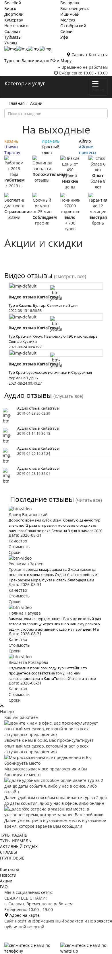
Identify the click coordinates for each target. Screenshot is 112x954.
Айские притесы (87, 149)
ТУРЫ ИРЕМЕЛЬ (15, 840)
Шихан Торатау (12, 149)
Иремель (50, 141)
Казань (11, 141)
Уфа (64, 37)
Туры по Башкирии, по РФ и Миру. (38, 60)
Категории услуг (25, 83)
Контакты (98, 54)
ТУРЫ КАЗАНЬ (13, 835)
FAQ (4, 886)
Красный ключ (50, 149)
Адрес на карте (24, 915)
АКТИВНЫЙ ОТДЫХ (19, 846)
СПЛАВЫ (8, 852)
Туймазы (13, 37)
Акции (36, 103)
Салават (12, 31)
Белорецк (69, 2)
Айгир (85, 141)
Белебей (12, 2)
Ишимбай (70, 14)
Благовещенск (74, 8)
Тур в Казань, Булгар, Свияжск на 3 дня (43, 305)
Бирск (10, 8)
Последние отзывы (42, 499)
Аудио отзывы (28, 395)
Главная (17, 103)
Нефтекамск (16, 25)
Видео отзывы (28, 275)
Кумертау (13, 20)
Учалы (10, 43)
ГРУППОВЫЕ (12, 858)
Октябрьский (73, 25)
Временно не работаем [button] (84, 67)
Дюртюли (14, 14)
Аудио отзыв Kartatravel (38, 408)
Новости (8, 875)
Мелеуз (67, 20)
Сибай (66, 31)
